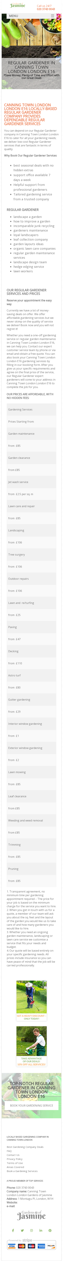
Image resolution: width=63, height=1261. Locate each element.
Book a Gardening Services (22, 1171)
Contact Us (13, 1155)
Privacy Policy (15, 1159)
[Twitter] (22, 1230)
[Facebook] (13, 1230)
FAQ (9, 1151)
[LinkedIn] (40, 1230)
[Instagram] (31, 1230)
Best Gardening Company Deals (25, 1147)
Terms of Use (15, 1163)
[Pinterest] (50, 1230)
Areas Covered (15, 1167)
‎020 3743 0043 (25, 1187)
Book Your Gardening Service (31, 1105)
